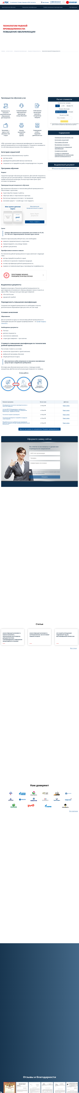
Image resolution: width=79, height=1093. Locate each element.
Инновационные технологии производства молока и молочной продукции (15, 405)
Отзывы (19, 2)
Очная (71, 112)
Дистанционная (61, 112)
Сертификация (73, 7)
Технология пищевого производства (11, 414)
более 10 (70, 106)
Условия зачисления (61, 151)
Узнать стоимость (35, 221)
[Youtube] (74, 2)
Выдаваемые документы (62, 145)
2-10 (63, 106)
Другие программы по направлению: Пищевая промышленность (39, 429)
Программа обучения (61, 142)
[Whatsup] (76, 2)
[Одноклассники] (72, 2)
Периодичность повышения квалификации (63, 147)
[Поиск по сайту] (63, 2)
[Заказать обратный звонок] (67, 2)
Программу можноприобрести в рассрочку (22, 275)
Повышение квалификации (29, 7)
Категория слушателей (62, 140)
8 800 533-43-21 (56, 2)
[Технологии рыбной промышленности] (64, 168)
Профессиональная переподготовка (53, 7)
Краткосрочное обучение (9, 7)
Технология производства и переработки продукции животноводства (15, 418)
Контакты (33, 2)
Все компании (73, 811)
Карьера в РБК (26, 2)
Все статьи (73, 648)
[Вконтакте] (70, 2)
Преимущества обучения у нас (64, 137)
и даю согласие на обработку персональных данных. (44, 472)
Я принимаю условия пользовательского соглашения (65, 123)
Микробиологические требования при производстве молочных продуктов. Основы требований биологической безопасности (16, 423)
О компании (13, 2)
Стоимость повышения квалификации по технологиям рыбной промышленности (64, 155)
